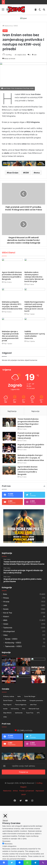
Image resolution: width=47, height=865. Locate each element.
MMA (16, 26)
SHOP (23, 794)
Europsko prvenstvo (36, 700)
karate (5, 709)
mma (37, 172)
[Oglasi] (23, 18)
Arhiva (15, 791)
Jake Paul (33, 704)
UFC (38, 713)
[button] (23, 76)
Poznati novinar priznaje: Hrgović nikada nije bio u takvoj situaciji (29, 435)
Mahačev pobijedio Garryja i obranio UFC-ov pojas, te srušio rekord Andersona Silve (12, 305)
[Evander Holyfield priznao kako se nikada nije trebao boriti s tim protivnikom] (23, 670)
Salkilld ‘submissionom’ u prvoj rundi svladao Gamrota (34, 335)
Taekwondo (7, 628)
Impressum (40, 791)
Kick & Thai (7, 613)
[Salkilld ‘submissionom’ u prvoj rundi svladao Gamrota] (34, 323)
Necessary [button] (6, 841)
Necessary (8, 844)
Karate (5, 609)
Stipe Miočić (7, 713)
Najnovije (35, 411)
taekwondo (19, 713)
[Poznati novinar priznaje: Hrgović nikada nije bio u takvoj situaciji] (9, 436)
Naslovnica (8, 26)
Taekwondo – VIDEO (13, 646)
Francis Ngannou (20, 704)
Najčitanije (12, 411)
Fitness (6, 598)
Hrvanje (6, 602)
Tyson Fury (29, 713)
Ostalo (5, 624)
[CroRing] (15, 9)
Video (5, 635)
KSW (26, 172)
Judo (5, 605)
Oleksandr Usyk (34, 709)
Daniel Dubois (8, 700)
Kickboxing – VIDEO (13, 643)
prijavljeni (14, 360)
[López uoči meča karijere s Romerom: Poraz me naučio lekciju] (9, 662)
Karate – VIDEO (11, 639)
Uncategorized (9, 631)
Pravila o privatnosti (26, 791)
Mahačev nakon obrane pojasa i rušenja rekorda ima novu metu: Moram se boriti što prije (34, 277)
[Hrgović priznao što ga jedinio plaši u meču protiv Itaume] (9, 447)
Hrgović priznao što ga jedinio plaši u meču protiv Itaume (31, 445)
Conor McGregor (29, 696)
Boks (5, 594)
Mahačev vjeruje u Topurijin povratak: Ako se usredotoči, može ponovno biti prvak (10, 336)
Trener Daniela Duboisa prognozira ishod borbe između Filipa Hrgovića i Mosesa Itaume (28, 423)
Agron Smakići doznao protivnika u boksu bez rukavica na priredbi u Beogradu (12, 275)
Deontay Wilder (21, 700)
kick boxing (15, 709)
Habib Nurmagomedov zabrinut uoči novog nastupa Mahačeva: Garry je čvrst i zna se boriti (34, 306)
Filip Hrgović (7, 704)
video (5, 717)
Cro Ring (8, 55)
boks (19, 696)
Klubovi (6, 616)
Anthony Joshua (8, 696)
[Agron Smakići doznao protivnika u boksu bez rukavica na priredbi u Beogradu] (12, 264)
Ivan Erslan (13, 172)
